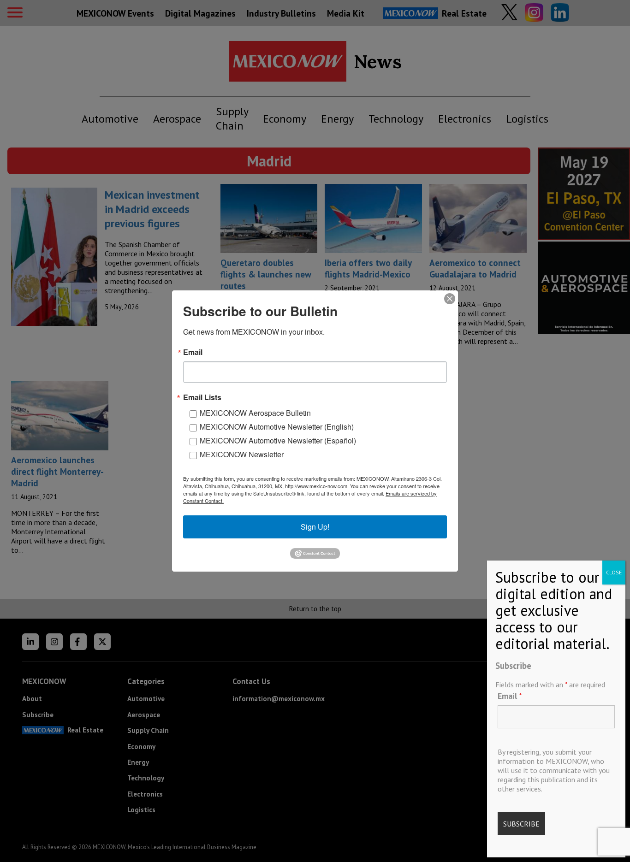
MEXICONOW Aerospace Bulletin (255, 412)
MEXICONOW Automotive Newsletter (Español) (278, 440)
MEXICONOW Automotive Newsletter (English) (277, 426)
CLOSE (614, 572)
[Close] (449, 298)
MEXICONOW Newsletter (242, 454)
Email (510, 696)
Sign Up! (315, 526)
